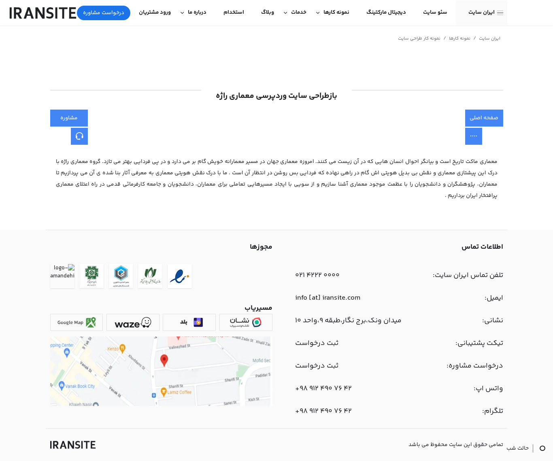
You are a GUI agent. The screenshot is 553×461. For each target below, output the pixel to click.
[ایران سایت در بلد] (189, 322)
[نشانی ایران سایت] (161, 405)
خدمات (298, 12)
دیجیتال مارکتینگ (386, 12)
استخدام (233, 12)
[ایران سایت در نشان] (245, 322)
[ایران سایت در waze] (133, 322)
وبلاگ (267, 12)
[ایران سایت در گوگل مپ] (76, 322)
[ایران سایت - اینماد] (180, 277)
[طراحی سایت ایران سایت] (43, 13)
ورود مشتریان (155, 12)
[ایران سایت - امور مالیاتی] (91, 277)
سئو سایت (435, 12)
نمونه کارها (336, 12)
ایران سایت (481, 12)
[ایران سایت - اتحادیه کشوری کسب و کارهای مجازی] (121, 277)
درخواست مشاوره (103, 13)
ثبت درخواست (316, 343)
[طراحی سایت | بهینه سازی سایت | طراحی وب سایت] (73, 445)
